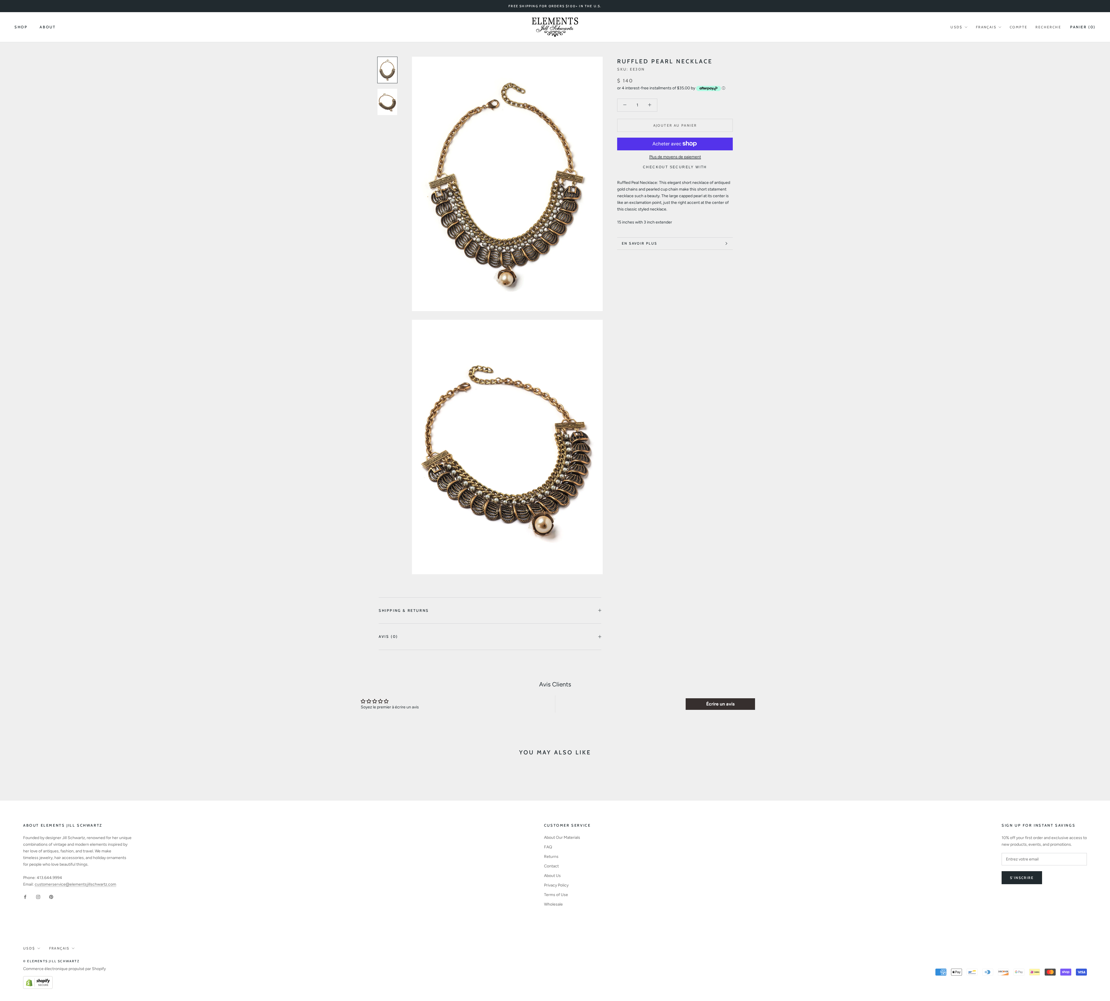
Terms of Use (556, 894)
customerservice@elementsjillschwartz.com (75, 884)
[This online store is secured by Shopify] (38, 979)
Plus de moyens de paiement (675, 156)
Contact (551, 866)
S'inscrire (1022, 878)
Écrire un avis (720, 704)
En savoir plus (639, 243)
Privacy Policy (556, 885)
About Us (552, 875)
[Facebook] (25, 896)
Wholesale (553, 904)
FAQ (548, 847)
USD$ (956, 27)
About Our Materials (562, 837)
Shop (20, 27)
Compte (1018, 27)
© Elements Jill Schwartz (51, 961)
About (48, 27)
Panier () (1083, 27)
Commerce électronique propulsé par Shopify (64, 968)
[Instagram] (38, 896)
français (986, 27)
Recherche (1048, 27)
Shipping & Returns (404, 610)
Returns (551, 856)
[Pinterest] (51, 896)
